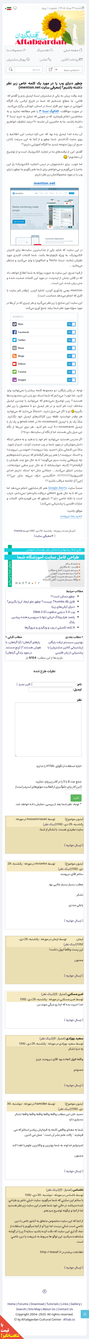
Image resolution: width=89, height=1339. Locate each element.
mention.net (44, 183)
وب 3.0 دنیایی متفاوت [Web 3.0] (54, 612)
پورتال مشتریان (16, 59)
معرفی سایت (43, 536)
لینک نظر (49, 824)
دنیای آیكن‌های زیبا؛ (63, 607)
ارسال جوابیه (74, 845)
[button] (7, 8)
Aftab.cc (69, 1319)
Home (11, 1304)
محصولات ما (15, 50)
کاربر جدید (24, 684)
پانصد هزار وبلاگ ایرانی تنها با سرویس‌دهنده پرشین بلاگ (43, 619)
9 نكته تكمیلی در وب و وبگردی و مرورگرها (50, 627)
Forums (23, 1304)
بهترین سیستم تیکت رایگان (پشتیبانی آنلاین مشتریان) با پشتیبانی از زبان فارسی (65, 647)
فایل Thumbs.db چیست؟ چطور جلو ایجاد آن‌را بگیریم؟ (41, 601)
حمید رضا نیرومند (71, 516)
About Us (49, 1309)
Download (37, 1304)
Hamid (18, 531)
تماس (44, 59)
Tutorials (52, 1304)
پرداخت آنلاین (70, 59)
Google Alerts (57, 488)
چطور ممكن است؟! (63, 596)
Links (65, 1304)
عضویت (53, 8)
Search (21, 1309)
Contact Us (65, 1309)
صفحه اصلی (71, 50)
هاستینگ (43, 50)
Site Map (34, 1309)
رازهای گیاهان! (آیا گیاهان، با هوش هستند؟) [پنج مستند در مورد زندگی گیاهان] (23, 647)
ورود (43, 8)
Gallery (75, 1304)
